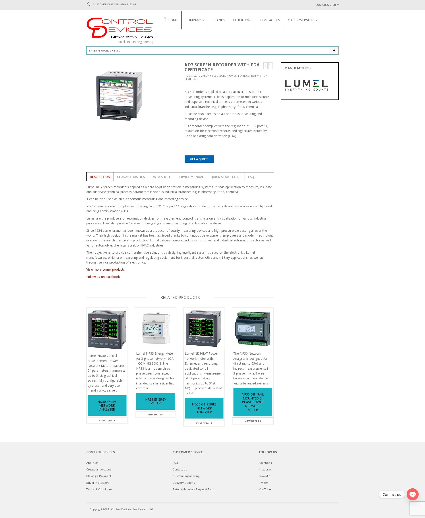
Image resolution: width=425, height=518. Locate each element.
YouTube (265, 489)
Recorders (219, 75)
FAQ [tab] (251, 177)
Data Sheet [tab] (161, 177)
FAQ (175, 463)
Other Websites (301, 20)
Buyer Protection (97, 483)
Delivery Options (184, 483)
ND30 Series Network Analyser (107, 405)
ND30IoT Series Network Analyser (204, 408)
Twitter (263, 483)
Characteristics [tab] (131, 177)
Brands (218, 20)
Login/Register (326, 4)
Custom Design (298, 35)
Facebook (265, 463)
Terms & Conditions (99, 489)
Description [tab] (100, 177)
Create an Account (98, 469)
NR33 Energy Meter (155, 401)
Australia (294, 30)
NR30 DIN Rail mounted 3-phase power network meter (253, 402)
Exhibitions (242, 20)
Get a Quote (199, 159)
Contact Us (270, 20)
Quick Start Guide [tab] (226, 177)
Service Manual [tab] (191, 177)
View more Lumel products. (106, 269)
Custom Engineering (186, 476)
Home (173, 20)
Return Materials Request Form (193, 489)
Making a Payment (98, 476)
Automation (201, 75)
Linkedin (264, 476)
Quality (191, 35)
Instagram (265, 469)
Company (193, 20)
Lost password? (324, 60)
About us (192, 30)
